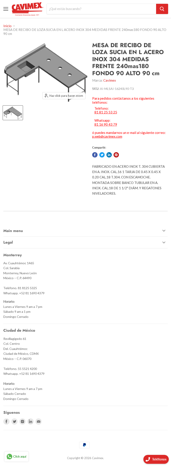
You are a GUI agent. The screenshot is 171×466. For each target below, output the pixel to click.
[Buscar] (162, 9)
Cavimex (109, 80)
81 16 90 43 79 (105, 124)
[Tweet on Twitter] (102, 154)
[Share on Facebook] (95, 154)
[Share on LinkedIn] (109, 154)
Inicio (7, 26)
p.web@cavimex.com (107, 136)
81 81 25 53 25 (105, 112)
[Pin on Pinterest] (116, 154)
